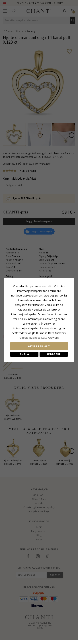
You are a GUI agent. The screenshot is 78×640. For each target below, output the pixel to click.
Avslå (24, 354)
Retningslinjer (49, 328)
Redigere (53, 354)
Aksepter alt (39, 346)
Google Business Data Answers (39, 337)
